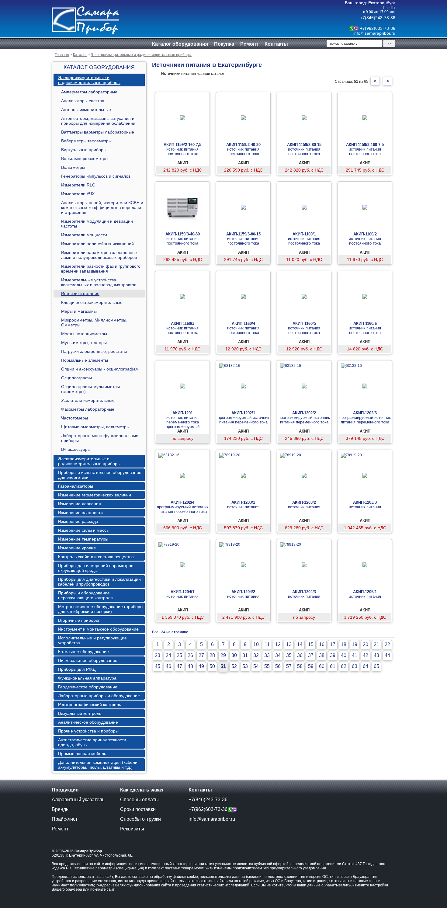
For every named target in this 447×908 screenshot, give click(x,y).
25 (179, 655)
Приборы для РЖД (76, 669)
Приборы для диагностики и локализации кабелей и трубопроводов (99, 581)
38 (321, 655)
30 (234, 655)
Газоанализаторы (75, 486)
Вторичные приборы (78, 620)
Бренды (61, 809)
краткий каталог (192, 73)
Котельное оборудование (83, 651)
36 (300, 655)
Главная (62, 55)
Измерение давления (79, 503)
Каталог (80, 55)
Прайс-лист (65, 819)
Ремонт (249, 44)
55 (267, 666)
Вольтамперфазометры (84, 158)
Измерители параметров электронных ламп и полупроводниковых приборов (99, 255)
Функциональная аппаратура (87, 678)
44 (387, 655)
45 (157, 666)
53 (245, 666)
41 (354, 655)
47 (179, 666)
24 (168, 655)
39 (332, 655)
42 (365, 655)
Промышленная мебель (82, 753)
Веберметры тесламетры (86, 140)
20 (365, 644)
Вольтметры (73, 167)
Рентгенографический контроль (89, 704)
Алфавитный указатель (78, 799)
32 (256, 655)
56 (278, 666)
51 (223, 666)
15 (311, 644)
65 (376, 666)
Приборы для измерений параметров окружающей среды (95, 568)
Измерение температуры (83, 539)
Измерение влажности (80, 512)
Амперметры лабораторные (89, 91)
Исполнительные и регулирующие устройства (92, 640)
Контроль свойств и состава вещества (96, 556)
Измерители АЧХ (78, 193)
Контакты (276, 44)
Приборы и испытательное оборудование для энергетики (99, 475)
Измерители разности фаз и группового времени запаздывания (100, 268)
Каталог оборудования (180, 44)
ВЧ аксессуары (76, 449)
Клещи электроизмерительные (92, 302)
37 (311, 655)
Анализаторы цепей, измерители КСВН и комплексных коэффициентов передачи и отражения (102, 207)
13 (289, 644)
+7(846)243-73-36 (377, 17)
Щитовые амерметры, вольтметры (95, 426)
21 (376, 644)
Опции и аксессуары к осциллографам (100, 369)
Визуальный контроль (79, 713)
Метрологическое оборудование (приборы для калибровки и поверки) (100, 609)
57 (289, 666)
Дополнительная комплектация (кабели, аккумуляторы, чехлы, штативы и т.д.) (98, 765)
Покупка (224, 44)
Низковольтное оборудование (87, 660)
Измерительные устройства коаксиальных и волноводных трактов (98, 282)
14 (300, 644)
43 (376, 655)
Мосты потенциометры (84, 333)
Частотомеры (74, 418)
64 (365, 666)
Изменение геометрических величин (94, 494)
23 (157, 655)
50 (212, 666)
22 (387, 644)
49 (201, 666)
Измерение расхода (78, 521)
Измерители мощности (84, 234)
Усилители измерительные (88, 400)
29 (223, 655)
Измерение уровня (77, 547)
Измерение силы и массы (83, 530)
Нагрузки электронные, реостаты (94, 351)
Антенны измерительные (86, 109)
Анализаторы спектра (82, 100)
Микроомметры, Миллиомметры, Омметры (94, 322)
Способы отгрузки (140, 819)
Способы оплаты (139, 799)
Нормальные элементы (84, 360)
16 (321, 644)
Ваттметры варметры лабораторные (97, 132)
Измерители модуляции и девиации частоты (97, 223)
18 (343, 644)
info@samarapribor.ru (374, 33)
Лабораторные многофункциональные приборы (99, 438)
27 (201, 655)
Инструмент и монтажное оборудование (98, 629)
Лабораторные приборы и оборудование (99, 695)
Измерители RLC (78, 185)
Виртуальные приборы (83, 149)
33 (267, 655)
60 (321, 666)
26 (190, 655)
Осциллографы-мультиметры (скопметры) (90, 389)
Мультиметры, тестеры (84, 342)
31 (245, 655)
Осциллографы (76, 377)
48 (190, 666)
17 (332, 644)
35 (289, 655)
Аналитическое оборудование (88, 722)
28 (212, 655)
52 (234, 666)
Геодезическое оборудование (87, 686)
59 (311, 666)
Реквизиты (132, 828)
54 (256, 666)
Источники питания (80, 293)
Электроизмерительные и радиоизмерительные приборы (141, 55)
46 (168, 666)
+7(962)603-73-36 (377, 28)
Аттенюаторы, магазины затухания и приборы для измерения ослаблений (98, 121)
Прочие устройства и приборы (88, 731)
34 (278, 655)
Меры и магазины (79, 311)
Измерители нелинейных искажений (97, 243)
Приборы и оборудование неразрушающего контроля (85, 595)
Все (155, 632)
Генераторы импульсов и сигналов (95, 176)
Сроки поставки (138, 809)
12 (278, 644)
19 (354, 644)
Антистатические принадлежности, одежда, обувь (92, 742)
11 (267, 644)
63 (354, 666)
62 (343, 666)
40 (343, 655)
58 (300, 666)
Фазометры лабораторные (87, 409)
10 (256, 644)
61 (332, 666)
